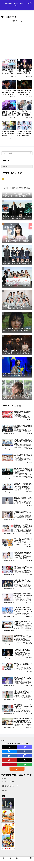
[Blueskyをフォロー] (9, 751)
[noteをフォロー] (24, 760)
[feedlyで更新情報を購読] (24, 764)
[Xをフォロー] (9, 747)
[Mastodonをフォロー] (24, 747)
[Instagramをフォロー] (24, 755)
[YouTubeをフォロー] (9, 760)
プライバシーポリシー (9, 782)
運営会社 (4, 790)
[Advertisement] (17, 39)
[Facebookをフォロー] (24, 751)
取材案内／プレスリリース (10, 786)
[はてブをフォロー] (9, 755)
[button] (30, 153)
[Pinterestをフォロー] (9, 764)
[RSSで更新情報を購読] (17, 769)
